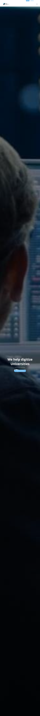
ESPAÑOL (27, 0)
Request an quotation (20, 370)
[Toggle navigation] (37, 4)
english (32, 0)
